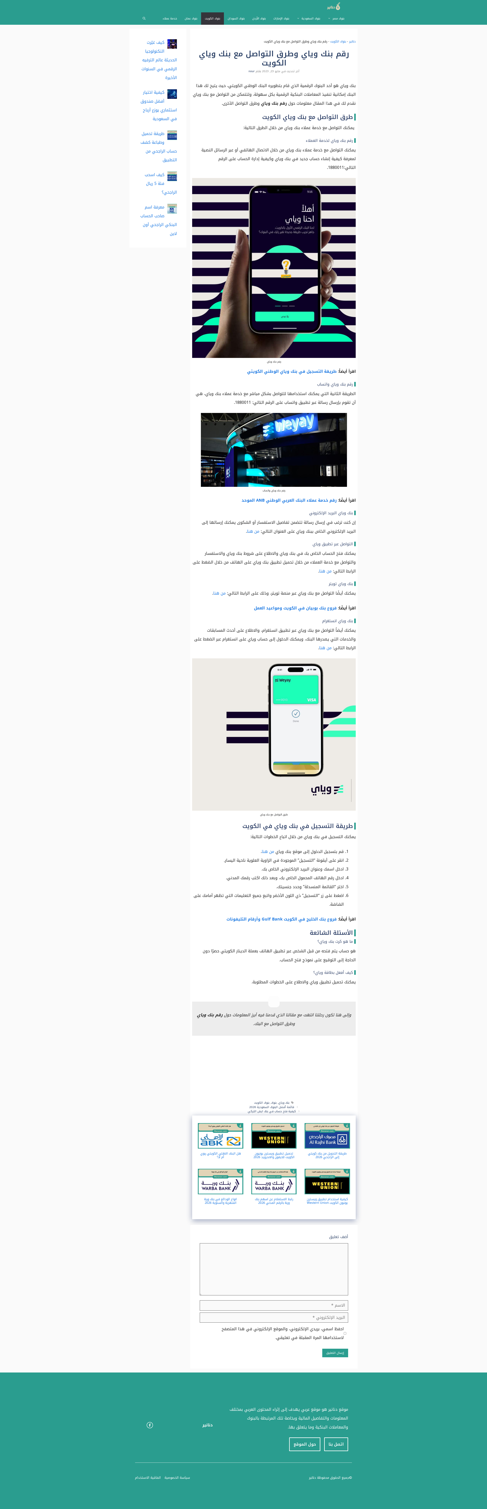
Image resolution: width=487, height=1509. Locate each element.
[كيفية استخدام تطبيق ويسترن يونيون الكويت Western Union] (327, 1190)
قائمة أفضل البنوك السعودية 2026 (271, 1107)
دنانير (352, 41)
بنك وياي (283, 1102)
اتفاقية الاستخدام (148, 1478)
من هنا (253, 531)
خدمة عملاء (170, 18)
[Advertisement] (274, 1068)
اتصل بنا (336, 1444)
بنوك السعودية (311, 18)
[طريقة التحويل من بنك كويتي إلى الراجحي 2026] (327, 1144)
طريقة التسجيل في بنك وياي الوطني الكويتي (292, 371)
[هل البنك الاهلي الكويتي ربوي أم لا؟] (220, 1144)
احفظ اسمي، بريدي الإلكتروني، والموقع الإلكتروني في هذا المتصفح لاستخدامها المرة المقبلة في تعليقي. (283, 1333)
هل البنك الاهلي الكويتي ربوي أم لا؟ (220, 1155)
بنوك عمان (191, 18)
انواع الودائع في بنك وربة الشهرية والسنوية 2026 (220, 1201)
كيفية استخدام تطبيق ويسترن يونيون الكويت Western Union (327, 1201)
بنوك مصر (338, 18)
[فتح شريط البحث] (144, 18)
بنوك (274, 1102)
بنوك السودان (236, 18)
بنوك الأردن (259, 18)
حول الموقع (305, 1444)
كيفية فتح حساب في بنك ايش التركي (272, 1111)
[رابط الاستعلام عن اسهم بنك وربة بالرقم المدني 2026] (274, 1190)
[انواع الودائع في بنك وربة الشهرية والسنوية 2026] (220, 1190)
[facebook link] (150, 1425)
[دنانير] (332, 6)
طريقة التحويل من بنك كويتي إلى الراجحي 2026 (327, 1155)
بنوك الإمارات (281, 18)
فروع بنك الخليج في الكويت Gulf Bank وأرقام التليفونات (282, 919)
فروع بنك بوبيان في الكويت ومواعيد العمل (295, 608)
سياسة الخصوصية (177, 1478)
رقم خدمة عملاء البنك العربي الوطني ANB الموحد (289, 500)
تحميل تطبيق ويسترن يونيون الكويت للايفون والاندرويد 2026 (273, 1155)
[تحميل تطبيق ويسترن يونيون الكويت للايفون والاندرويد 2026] (274, 1144)
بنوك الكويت (212, 18)
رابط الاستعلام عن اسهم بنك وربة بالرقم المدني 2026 (274, 1201)
